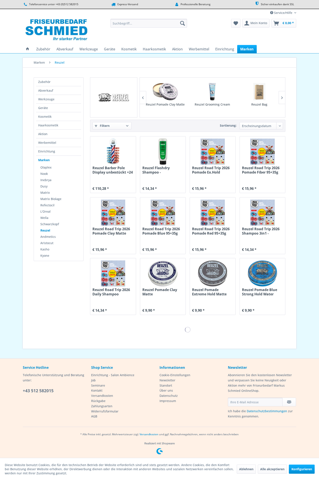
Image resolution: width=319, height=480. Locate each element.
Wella (44, 218)
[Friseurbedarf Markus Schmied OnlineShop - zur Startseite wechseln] (56, 31)
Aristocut (46, 243)
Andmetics (48, 237)
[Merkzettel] (235, 23)
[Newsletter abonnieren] (289, 402)
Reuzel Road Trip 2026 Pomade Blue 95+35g (161, 231)
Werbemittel (47, 143)
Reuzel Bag (259, 104)
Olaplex (46, 167)
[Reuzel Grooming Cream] (212, 91)
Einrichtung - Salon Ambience (112, 375)
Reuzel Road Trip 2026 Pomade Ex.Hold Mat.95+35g (211, 170)
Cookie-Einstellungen (175, 375)
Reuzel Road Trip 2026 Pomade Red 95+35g (211, 231)
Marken (44, 160)
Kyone (44, 255)
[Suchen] (182, 23)
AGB (94, 416)
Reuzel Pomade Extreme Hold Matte (209, 292)
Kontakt (96, 390)
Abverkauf (45, 90)
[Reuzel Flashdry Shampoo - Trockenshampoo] (162, 152)
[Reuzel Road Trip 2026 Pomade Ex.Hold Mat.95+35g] (212, 152)
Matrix (45, 192)
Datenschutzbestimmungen (267, 411)
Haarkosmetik (48, 125)
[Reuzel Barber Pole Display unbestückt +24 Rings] (112, 152)
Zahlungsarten (101, 406)
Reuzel (45, 230)
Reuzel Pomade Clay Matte (165, 104)
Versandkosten (102, 396)
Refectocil (47, 205)
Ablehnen (246, 469)
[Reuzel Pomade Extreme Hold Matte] (212, 273)
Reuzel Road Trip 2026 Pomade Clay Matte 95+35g (111, 231)
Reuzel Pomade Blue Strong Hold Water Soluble (259, 292)
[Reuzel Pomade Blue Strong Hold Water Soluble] (262, 273)
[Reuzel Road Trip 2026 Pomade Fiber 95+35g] (262, 152)
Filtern (104, 126)
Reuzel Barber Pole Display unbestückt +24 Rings (112, 170)
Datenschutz (169, 396)
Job (93, 380)
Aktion (43, 134)
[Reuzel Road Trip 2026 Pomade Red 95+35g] (212, 213)
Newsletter (167, 380)
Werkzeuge (46, 99)
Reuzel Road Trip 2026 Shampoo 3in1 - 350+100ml (261, 231)
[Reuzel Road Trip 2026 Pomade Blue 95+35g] (162, 213)
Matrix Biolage (50, 199)
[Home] (27, 49)
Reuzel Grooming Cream (212, 104)
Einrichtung (46, 151)
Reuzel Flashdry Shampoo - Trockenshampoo (157, 170)
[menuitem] (148, 23)
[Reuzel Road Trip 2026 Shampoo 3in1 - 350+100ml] (262, 213)
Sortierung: (228, 125)
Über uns (166, 390)
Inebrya (45, 180)
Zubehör (44, 82)
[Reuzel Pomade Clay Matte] (165, 91)
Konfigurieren (301, 469)
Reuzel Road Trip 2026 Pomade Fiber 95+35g (261, 170)
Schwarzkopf (49, 224)
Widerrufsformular (104, 411)
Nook (44, 174)
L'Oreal (45, 211)
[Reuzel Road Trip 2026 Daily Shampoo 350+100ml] (112, 273)
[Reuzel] (114, 97)
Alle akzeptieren (272, 469)
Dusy (44, 186)
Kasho (44, 249)
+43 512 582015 (38, 391)
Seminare (98, 385)
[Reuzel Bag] (259, 91)
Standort (166, 385)
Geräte (43, 108)
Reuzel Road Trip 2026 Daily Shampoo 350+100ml (111, 292)
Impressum (168, 401)
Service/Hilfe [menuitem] (283, 13)
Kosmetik (45, 116)
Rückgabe (98, 401)
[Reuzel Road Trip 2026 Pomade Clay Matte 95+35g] (112, 213)
